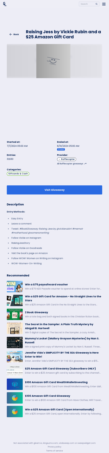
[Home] (5, 4)
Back (16, 34)
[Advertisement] (54, 21)
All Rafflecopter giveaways (70, 163)
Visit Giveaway (55, 190)
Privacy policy (54, 446)
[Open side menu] (104, 4)
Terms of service (54, 450)
